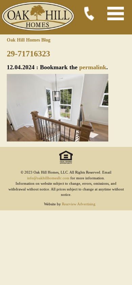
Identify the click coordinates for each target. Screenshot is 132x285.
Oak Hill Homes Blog (28, 40)
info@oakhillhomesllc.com (48, 178)
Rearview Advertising (78, 204)
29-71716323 (28, 53)
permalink (92, 67)
